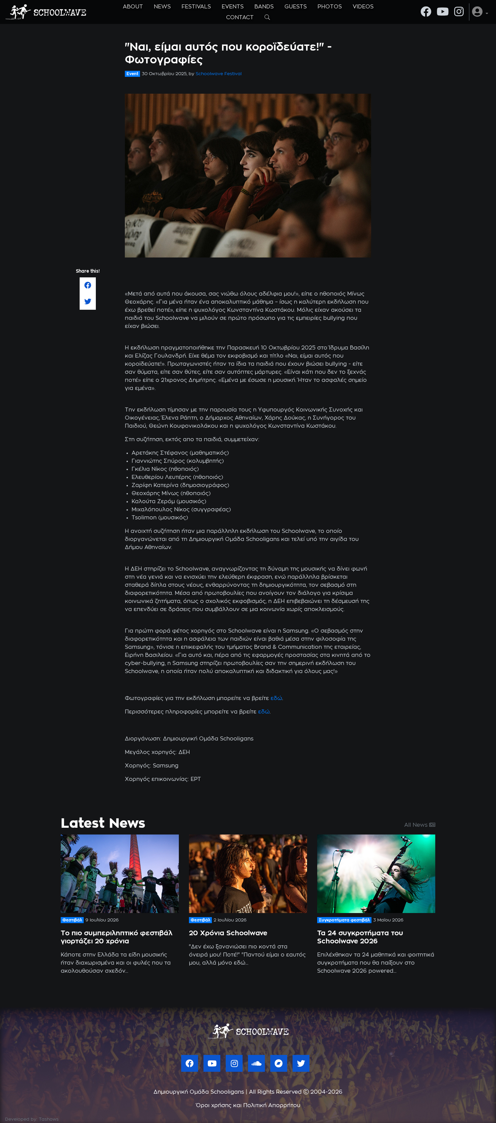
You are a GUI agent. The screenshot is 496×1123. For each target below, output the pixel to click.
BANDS (264, 6)
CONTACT (240, 17)
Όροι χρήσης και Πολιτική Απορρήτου (248, 1105)
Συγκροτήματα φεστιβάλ (344, 920)
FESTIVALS (196, 6)
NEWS (162, 6)
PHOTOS (330, 6)
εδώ (276, 698)
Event (132, 74)
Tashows (49, 1119)
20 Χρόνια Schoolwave (228, 933)
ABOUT (133, 6)
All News (416, 825)
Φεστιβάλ (72, 920)
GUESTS (295, 6)
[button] (480, 12)
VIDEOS (363, 6)
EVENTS (233, 6)
